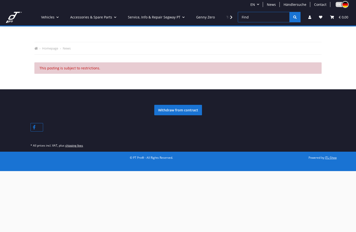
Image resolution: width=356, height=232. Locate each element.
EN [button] (252, 4)
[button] (340, 4)
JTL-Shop (331, 158)
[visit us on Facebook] (37, 127)
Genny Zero (205, 17)
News (271, 4)
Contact (320, 4)
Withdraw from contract (178, 110)
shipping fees (74, 145)
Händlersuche (295, 4)
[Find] (295, 17)
